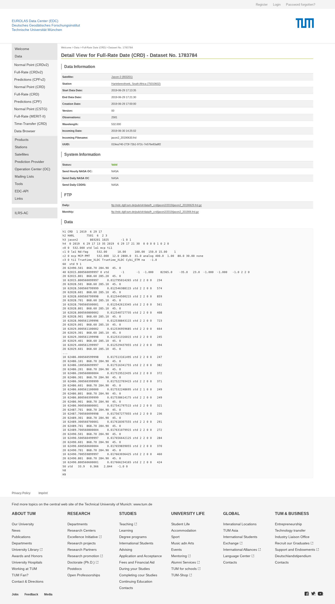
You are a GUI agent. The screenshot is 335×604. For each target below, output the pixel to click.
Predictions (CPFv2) (29, 79)
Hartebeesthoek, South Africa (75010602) (136, 83)
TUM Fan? (20, 575)
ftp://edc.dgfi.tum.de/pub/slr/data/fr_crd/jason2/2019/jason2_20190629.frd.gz (156, 205)
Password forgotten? (300, 4)
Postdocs (74, 569)
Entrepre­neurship (288, 524)
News (16, 530)
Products (21, 140)
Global (231, 514)
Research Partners (82, 549)
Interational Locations (240, 524)
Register (262, 4)
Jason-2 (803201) (122, 76)
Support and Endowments (295, 549)
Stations (21, 147)
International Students (136, 543)
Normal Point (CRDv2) (31, 65)
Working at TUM (24, 569)
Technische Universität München (37, 30)
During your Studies (134, 569)
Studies (128, 514)
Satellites (22, 154)
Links (19, 198)
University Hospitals (27, 562)
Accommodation (183, 530)
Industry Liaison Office (292, 537)
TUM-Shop (179, 575)
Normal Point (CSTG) (30, 109)
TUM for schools (184, 569)
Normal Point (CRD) (29, 87)
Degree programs (133, 537)
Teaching (126, 524)
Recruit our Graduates (292, 543)
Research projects (81, 543)
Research (78, 514)
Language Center (236, 556)
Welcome (22, 49)
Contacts (126, 588)
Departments (22, 543)
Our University (23, 524)
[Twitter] (313, 594)
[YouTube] (320, 594)
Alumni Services (183, 562)
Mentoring (179, 556)
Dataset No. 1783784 (120, 47)
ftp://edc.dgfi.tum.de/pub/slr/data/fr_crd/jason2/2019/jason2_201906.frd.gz (155, 211)
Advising (125, 549)
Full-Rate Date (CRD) (94, 47)
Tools (19, 184)
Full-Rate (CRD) (26, 94)
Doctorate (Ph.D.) (81, 562)
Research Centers (81, 530)
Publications (21, 537)
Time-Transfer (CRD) (30, 124)
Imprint (43, 493)
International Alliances (240, 549)
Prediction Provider (29, 162)
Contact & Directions (27, 581)
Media (48, 594)
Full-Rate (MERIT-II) (30, 116)
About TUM (24, 514)
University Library (25, 549)
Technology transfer (290, 530)
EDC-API (21, 191)
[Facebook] (307, 594)
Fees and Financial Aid (137, 562)
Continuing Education (135, 581)
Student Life (180, 524)
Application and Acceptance (140, 556)
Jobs (15, 594)
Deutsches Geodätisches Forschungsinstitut (46, 25)
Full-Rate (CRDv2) (28, 72)
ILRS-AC (21, 213)
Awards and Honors (27, 556)
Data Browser (24, 131)
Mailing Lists (24, 176)
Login (277, 4)
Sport (175, 537)
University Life (188, 514)
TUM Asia (230, 530)
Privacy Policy (21, 493)
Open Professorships (83, 575)
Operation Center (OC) (32, 169)
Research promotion (83, 556)
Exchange (231, 543)
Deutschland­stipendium (293, 556)
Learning (126, 530)
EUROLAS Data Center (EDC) (35, 21)
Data (18, 56)
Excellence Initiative (82, 537)
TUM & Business (292, 514)
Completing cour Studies (138, 575)
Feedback (31, 594)
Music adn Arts (182, 543)
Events (176, 549)
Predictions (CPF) (28, 102)
